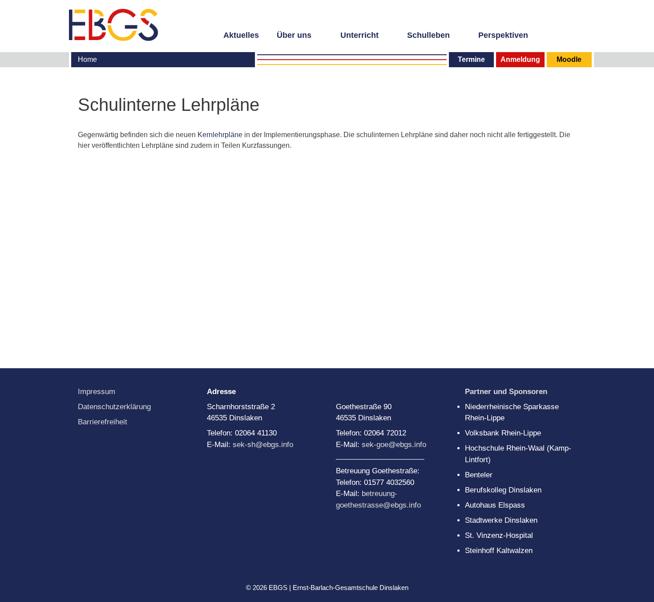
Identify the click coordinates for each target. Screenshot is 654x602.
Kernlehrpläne (221, 134)
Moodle (569, 59)
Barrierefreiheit (102, 422)
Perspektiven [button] (503, 35)
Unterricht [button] (359, 35)
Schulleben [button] (428, 35)
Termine (471, 59)
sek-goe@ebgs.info (394, 444)
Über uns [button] (294, 35)
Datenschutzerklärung (114, 407)
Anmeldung (520, 59)
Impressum (96, 391)
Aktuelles (241, 35)
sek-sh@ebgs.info (263, 444)
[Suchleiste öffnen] (580, 34)
